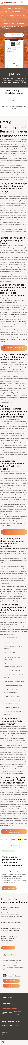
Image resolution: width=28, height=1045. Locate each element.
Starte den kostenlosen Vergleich (13, 34)
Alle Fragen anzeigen (7, 947)
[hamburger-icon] (25, 2)
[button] (3, 1042)
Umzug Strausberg (13, 548)
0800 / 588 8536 (12, 980)
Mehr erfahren (8, 888)
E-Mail (12, 985)
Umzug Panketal (4, 300)
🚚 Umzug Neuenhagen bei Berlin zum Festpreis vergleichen (14, 348)
